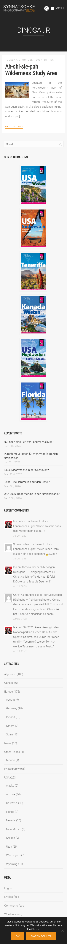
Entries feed (11, 897)
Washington (13, 855)
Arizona (10, 794)
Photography (12, 768)
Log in (8, 888)
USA (6, 777)
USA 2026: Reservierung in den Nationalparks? (32, 494)
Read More (14, 126)
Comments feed (14, 905)
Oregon (10, 838)
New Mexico (13, 829)
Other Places (12, 752)
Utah (9, 846)
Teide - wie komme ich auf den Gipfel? (27, 482)
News (7, 743)
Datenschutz (41, 936)
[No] (62, 930)
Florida (10, 812)
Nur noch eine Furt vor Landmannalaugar (28, 442)
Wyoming (11, 864)
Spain (9, 734)
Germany (11, 708)
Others (10, 726)
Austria (10, 699)
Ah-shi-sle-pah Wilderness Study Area (31, 70)
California (11, 803)
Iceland (10, 717)
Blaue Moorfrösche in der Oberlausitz (26, 470)
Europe (8, 691)
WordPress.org (13, 914)
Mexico (10, 760)
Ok (18, 936)
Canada (9, 683)
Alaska (10, 785)
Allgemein (10, 674)
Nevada (10, 820)
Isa (52, 60)
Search (46, 8)
